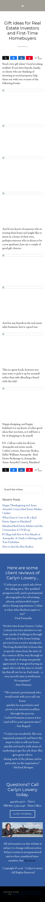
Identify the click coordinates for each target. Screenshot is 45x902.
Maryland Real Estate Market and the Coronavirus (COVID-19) (22, 528)
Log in (22, 896)
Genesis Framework (21, 894)
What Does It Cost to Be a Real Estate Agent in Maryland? (19, 520)
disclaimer (30, 861)
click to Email (22, 814)
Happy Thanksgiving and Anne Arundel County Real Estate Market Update (22, 509)
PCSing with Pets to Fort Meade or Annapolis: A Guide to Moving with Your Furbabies (22, 538)
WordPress (36, 894)
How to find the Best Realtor (17, 547)
